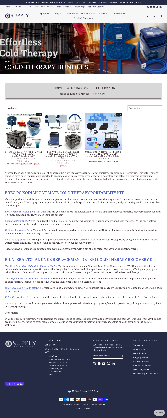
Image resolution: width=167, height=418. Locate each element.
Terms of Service (141, 361)
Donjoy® (17, 7)
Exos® (50, 7)
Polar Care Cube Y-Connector (21, 288)
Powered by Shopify (83, 408)
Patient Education (96, 7)
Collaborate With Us (58, 365)
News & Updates (56, 369)
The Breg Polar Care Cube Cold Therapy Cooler (31, 266)
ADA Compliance (141, 370)
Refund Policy (139, 353)
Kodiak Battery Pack (16, 221)
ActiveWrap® (79, 7)
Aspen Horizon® (63, 7)
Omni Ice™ (39, 7)
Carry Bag (10, 303)
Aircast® (27, 7)
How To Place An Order (59, 359)
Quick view (23, 147)
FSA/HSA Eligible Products (145, 374)
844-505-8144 (55, 345)
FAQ (51, 375)
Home (8, 61)
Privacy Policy (139, 349)
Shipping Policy (140, 357)
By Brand (45, 14)
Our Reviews (55, 372)
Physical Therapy (83, 18)
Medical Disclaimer (142, 365)
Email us (53, 356)
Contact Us (138, 345)
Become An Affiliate (58, 362)
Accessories (119, 14)
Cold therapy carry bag (17, 239)
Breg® (8, 7)
